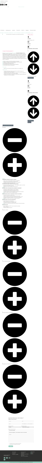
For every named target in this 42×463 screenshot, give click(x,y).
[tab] (4, 51)
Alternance (22, 30)
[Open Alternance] (24, 30)
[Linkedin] (1, 5)
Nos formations (2, 30)
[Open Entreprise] (28, 30)
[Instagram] (4, 5)
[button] (29, 122)
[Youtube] (6, 5)
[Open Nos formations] (4, 30)
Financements (18, 30)
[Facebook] (2, 5)
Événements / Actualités (33, 30)
